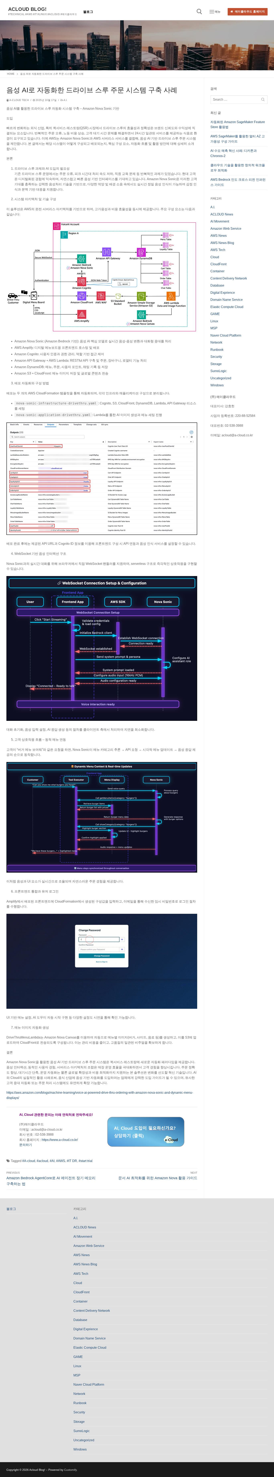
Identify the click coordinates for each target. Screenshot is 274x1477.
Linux (214, 321)
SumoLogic (218, 371)
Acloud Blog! (27, 9)
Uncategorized (220, 378)
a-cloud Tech (19, 100)
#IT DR (72, 1161)
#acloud (42, 1161)
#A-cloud (28, 1161)
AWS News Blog (222, 243)
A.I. (65, 100)
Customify (70, 1469)
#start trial (85, 1161)
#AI (52, 1161)
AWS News (218, 235)
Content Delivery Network (228, 278)
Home (11, 74)
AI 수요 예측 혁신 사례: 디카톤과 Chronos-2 (233, 153)
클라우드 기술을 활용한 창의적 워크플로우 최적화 (237, 167)
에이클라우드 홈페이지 (249, 11)
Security (216, 356)
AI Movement (219, 221)
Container (217, 271)
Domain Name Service (226, 299)
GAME (215, 314)
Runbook (216, 349)
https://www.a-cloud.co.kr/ (60, 1139)
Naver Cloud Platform (225, 335)
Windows (217, 385)
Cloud (214, 257)
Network (216, 342)
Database (217, 285)
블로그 (11, 1209)
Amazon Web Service (225, 228)
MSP (213, 328)
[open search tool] (199, 11)
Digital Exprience (222, 292)
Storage (216, 364)
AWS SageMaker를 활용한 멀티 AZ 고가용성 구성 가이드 (237, 139)
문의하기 (25, 1145)
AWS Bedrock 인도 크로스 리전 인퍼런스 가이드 (238, 182)
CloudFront (218, 264)
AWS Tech (217, 250)
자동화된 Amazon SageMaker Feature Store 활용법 (237, 124)
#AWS (60, 1161)
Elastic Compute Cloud (226, 307)
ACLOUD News (221, 214)
